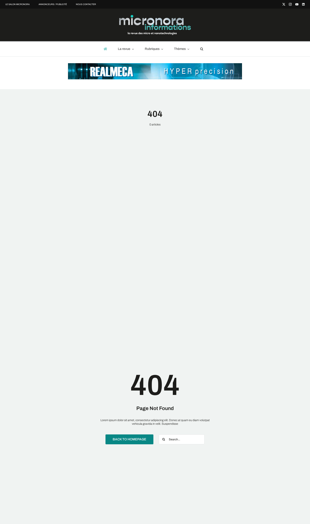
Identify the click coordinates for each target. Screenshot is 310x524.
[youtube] (297, 4)
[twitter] (283, 4)
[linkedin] (303, 4)
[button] (203, 49)
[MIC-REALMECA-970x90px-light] (155, 64)
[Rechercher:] (182, 439)
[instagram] (290, 4)
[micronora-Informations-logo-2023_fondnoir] (155, 16)
